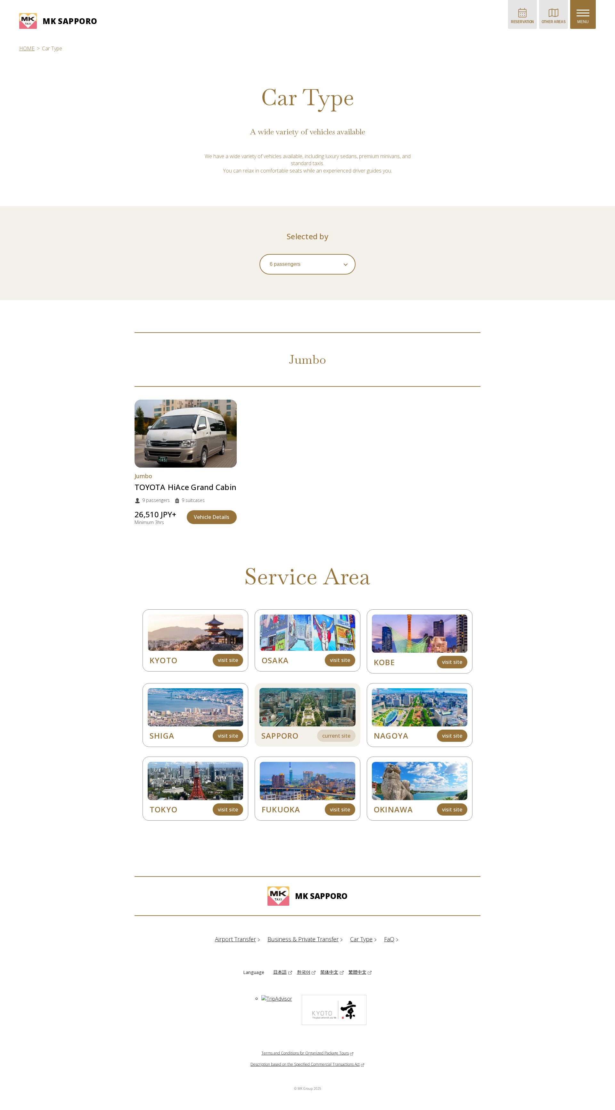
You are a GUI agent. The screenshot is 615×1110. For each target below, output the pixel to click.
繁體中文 (357, 972)
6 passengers (285, 264)
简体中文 (329, 972)
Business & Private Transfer (303, 939)
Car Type (361, 939)
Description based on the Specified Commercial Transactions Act (305, 1064)
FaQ (389, 939)
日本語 (280, 972)
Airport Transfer (235, 939)
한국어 (303, 972)
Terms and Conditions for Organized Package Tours (305, 1053)
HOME (27, 48)
